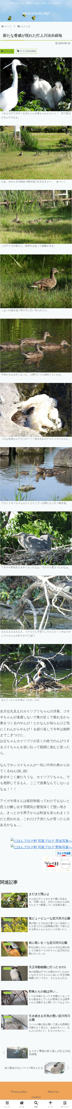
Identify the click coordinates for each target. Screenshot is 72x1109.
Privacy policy (19, 1091)
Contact (36, 1097)
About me (53, 1091)
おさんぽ (8, 51)
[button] (64, 716)
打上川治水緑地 (28, 51)
